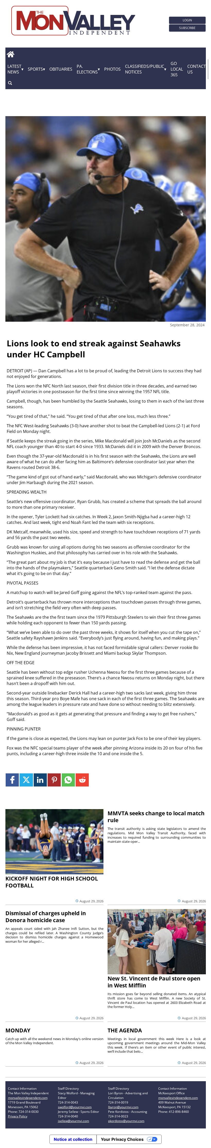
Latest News (14, 69)
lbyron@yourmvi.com (123, 1107)
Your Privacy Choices (122, 1139)
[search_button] (10, 83)
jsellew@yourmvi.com (73, 1121)
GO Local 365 (177, 69)
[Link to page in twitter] (26, 779)
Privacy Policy (17, 1116)
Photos (112, 69)
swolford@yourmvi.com (75, 1107)
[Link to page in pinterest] (54, 779)
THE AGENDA (125, 1030)
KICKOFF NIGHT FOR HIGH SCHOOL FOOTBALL (51, 882)
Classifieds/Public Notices (144, 69)
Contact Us (196, 69)
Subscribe (187, 28)
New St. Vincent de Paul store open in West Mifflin (154, 982)
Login (187, 20)
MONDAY (17, 1030)
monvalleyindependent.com (28, 1098)
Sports (35, 69)
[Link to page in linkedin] (40, 779)
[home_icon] (10, 54)
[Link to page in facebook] (12, 779)
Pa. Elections (87, 69)
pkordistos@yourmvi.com (126, 1121)
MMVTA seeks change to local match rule (156, 817)
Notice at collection (73, 1139)
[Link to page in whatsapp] (68, 779)
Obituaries (60, 69)
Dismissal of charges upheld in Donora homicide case (45, 917)
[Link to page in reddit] (82, 779)
